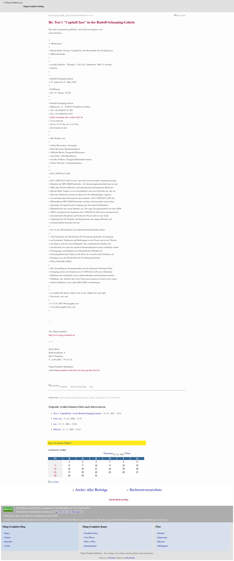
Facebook (130, 557)
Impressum (162, 537)
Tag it (91, 386)
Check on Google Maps (78, 386)
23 (83, 472)
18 (110, 469)
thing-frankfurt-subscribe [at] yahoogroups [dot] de (77, 370)
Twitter (112, 557)
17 (96, 469)
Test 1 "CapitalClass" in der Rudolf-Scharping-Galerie (77, 413)
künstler (84, 397)
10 (96, 465)
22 (69, 472)
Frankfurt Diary (91, 533)
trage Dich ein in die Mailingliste (68, 512)
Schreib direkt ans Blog (118, 499)
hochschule (116, 397)
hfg (60, 397)
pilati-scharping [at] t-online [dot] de (66, 117)
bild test (57, 429)
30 (83, 475)
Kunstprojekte (90, 545)
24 (96, 472)
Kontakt (160, 533)
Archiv (7, 545)
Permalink (63, 386)
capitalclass (101, 397)
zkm (108, 397)
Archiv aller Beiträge (91, 489)
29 (69, 475)
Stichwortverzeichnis (145, 489)
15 (69, 469)
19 (123, 469)
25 (110, 472)
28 (55, 475)
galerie (92, 397)
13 (137, 465)
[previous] (108, 454)
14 (55, 469)
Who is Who (89, 541)
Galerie (7, 537)
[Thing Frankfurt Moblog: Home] (13, 2)
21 (55, 472)
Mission (161, 541)
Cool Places (89, 537)
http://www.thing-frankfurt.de (62, 335)
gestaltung (76, 397)
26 (123, 472)
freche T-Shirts (64, 442)
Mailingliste (162, 545)
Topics (7, 533)
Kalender (8, 541)
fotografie (67, 397)
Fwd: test (58, 418)
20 (137, 469)
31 (96, 475)
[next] (127, 454)
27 (137, 472)
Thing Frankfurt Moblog (33, 6)
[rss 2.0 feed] (53, 482)
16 (83, 469)
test (55, 423)
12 (123, 465)
